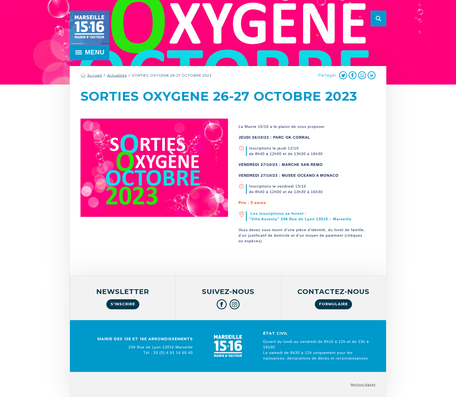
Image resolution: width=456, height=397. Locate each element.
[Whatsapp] (362, 75)
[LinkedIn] (372, 75)
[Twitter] (343, 75)
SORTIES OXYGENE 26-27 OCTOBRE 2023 (172, 75)
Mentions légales (363, 384)
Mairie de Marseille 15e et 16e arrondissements (89, 26)
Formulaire (333, 304)
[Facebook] (353, 75)
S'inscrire (123, 304)
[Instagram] (235, 304)
